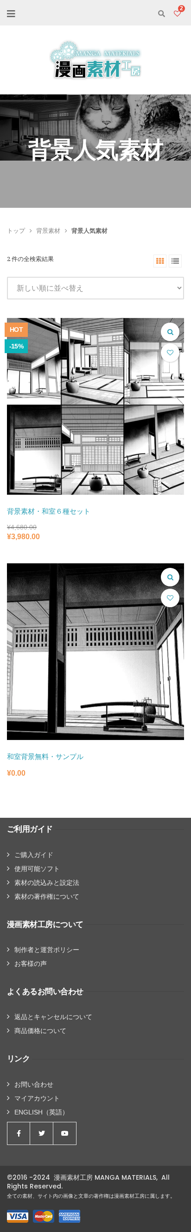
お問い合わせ (33, 1084)
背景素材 (48, 230)
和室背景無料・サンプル (45, 756)
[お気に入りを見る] (177, 13)
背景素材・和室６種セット (48, 511)
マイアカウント (37, 1098)
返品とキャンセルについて (53, 1016)
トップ (16, 230)
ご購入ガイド (33, 855)
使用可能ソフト (37, 868)
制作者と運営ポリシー (46, 949)
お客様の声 (30, 963)
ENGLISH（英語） (41, 1112)
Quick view (170, 332)
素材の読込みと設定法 (46, 882)
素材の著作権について (46, 896)
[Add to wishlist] (170, 352)
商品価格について (40, 1030)
